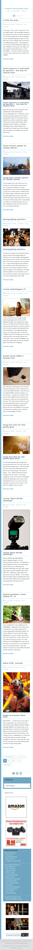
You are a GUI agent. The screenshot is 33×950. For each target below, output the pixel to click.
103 (19, 760)
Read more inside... (8, 59)
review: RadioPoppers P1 (14, 289)
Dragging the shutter (10, 870)
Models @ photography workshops (13, 899)
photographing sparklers (14, 219)
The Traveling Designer (21, 943)
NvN (15, 946)
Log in (20, 948)
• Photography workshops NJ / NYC (12, 897)
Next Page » (7, 764)
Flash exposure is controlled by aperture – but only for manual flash (16, 70)
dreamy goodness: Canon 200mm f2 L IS (14, 595)
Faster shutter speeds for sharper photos (15, 147)
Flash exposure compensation (12, 879)
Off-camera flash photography (12, 887)
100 (13, 760)
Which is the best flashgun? (12, 883)
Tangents (17, 4)
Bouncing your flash (10, 872)
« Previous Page (8, 756)
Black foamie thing (9, 858)
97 (24, 756)
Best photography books (11, 856)
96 (20, 756)
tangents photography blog (16, 8)
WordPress (14, 948)
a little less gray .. (11, 20)
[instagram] (17, 773)
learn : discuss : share (17, 11)
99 (9, 760)
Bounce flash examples (11, 881)
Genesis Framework (24, 946)
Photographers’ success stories (13, 861)
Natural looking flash (10, 866)
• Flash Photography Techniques (12, 864)
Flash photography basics (11, 889)
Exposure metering (9, 877)
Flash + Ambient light (10, 868)
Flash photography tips (10, 893)
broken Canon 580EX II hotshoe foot (13, 357)
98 (5, 760)
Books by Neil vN (9, 854)
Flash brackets (8, 885)
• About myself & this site (10, 852)
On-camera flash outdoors (11, 874)
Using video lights (9, 891)
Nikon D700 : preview (13, 663)
